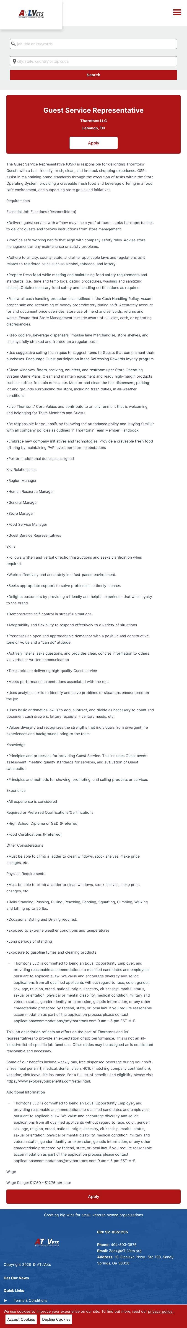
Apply (93, 143)
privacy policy (161, 1311)
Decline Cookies (56, 1319)
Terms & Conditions (30, 1300)
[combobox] (93, 44)
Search (93, 75)
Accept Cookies (21, 1319)
